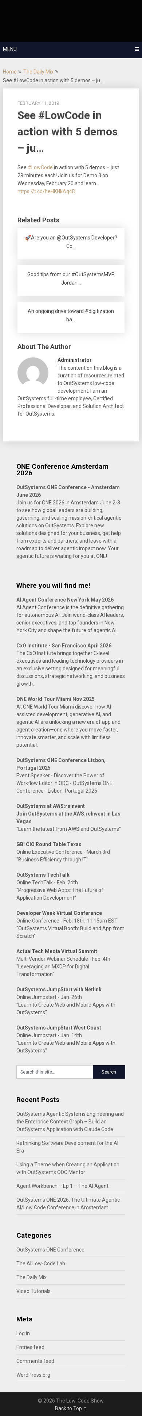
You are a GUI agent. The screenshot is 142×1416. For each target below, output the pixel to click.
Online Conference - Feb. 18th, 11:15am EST (67, 921)
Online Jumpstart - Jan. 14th (49, 1035)
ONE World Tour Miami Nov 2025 (55, 699)
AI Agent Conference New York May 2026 (65, 600)
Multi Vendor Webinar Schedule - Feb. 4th (63, 959)
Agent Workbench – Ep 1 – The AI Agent (62, 1186)
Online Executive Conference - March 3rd (63, 852)
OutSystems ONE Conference (50, 1250)
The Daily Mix (38, 72)
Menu (10, 49)
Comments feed (35, 1361)
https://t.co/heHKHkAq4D (46, 191)
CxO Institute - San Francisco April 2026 (63, 645)
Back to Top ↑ (71, 1408)
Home (10, 72)
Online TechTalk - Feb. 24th (47, 882)
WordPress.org (33, 1375)
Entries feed (30, 1347)
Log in (23, 1333)
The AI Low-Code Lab (40, 1263)
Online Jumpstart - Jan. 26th (49, 997)
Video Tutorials (33, 1291)
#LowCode (40, 167)
